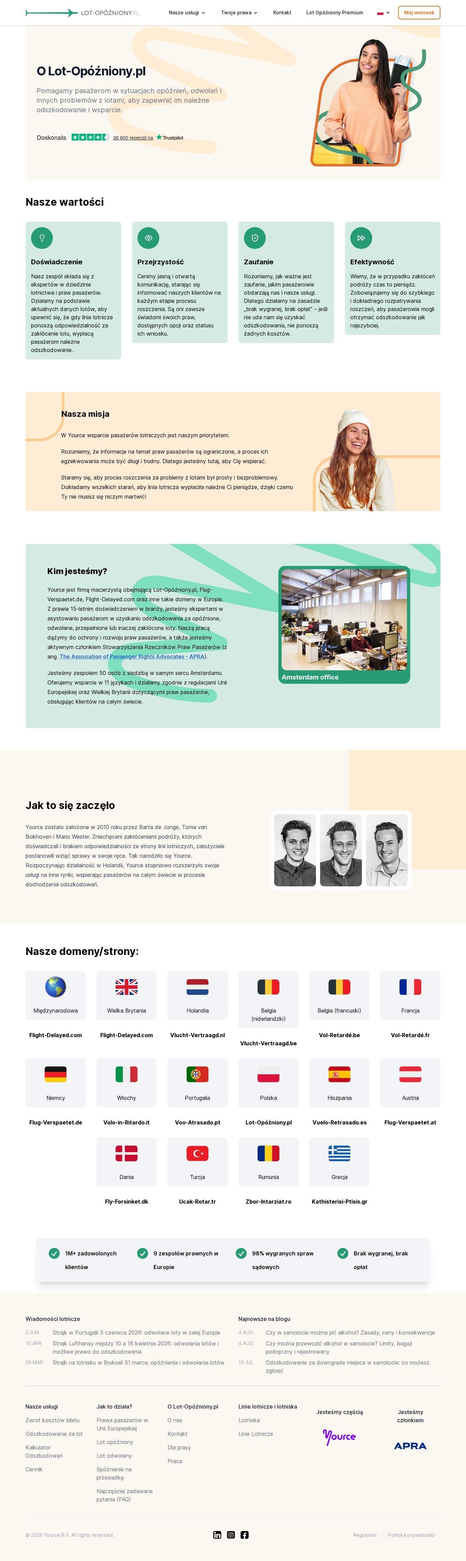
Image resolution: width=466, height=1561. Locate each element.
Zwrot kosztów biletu (52, 1420)
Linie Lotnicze (255, 1433)
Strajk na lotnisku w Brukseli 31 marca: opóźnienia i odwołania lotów (138, 1362)
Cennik (34, 1469)
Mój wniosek (419, 12)
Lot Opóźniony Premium (334, 12)
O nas (175, 1420)
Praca (175, 1461)
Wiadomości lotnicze (53, 1318)
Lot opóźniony (115, 1442)
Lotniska (249, 1420)
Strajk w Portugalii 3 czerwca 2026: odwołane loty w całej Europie (136, 1332)
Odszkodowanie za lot (54, 1433)
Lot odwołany (114, 1455)
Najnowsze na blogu (264, 1318)
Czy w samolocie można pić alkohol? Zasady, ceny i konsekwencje (350, 1332)
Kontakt (282, 12)
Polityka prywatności (411, 1535)
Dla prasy (179, 1447)
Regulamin (365, 1535)
